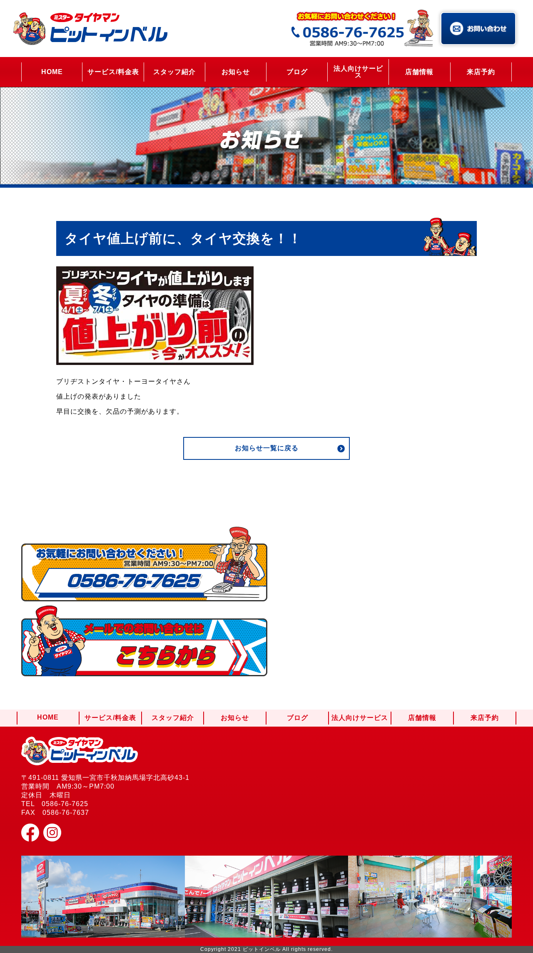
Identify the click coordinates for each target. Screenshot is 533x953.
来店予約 (481, 71)
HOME (52, 71)
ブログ (297, 71)
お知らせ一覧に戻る (267, 448)
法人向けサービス (358, 72)
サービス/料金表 (113, 71)
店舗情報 (419, 71)
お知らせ (236, 71)
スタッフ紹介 (174, 71)
